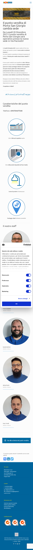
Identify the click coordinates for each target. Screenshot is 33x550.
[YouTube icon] (15, 544)
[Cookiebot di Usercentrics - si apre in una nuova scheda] (23, 245)
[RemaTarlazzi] (7, 2)
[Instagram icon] (19, 544)
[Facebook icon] (13, 544)
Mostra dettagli (23, 298)
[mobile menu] (30, 2)
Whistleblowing (7, 508)
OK (16, 304)
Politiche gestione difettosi (9, 504)
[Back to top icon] (16, 534)
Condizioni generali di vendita (10, 503)
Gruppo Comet (7, 476)
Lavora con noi (7, 493)
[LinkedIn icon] (17, 544)
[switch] (28, 280)
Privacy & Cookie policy (9, 506)
